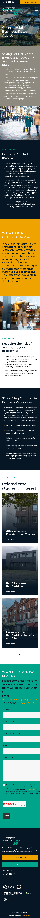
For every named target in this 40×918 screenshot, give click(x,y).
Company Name (13, 733)
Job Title (9, 721)
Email (7, 745)
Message (9, 757)
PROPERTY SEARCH (29, 2)
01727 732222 (26, 703)
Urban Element (26, 915)
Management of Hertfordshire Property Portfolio (20, 635)
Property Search (20, 858)
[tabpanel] (20, 262)
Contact (20, 864)
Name (7, 710)
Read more (10, 540)
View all (20, 655)
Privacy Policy (31, 789)
